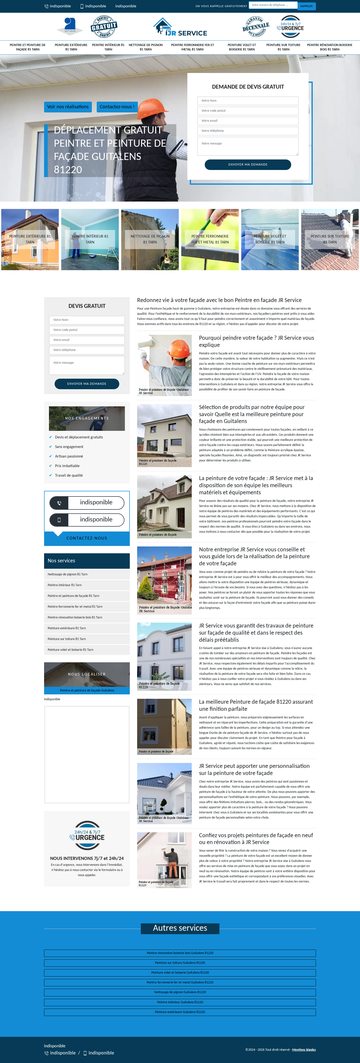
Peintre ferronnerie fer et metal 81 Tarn (192, 47)
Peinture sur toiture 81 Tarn (283, 47)
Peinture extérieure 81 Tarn (71, 47)
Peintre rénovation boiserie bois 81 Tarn (329, 47)
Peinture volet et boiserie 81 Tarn (242, 47)
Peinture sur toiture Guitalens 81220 (180, 963)
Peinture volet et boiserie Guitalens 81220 (180, 973)
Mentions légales (304, 1050)
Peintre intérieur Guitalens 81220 (180, 1002)
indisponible (60, 6)
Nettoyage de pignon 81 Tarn (146, 47)
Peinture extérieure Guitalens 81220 (180, 1012)
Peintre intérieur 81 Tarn (108, 47)
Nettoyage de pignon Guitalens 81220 (180, 992)
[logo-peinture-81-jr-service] (180, 26)
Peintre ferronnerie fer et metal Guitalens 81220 (180, 982)
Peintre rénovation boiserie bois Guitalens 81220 (180, 953)
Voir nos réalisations (68, 107)
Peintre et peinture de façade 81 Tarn (28, 47)
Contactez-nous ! (117, 107)
